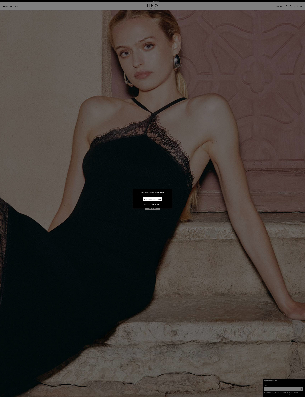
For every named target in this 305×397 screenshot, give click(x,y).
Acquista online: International (152, 199)
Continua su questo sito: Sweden (152, 204)
